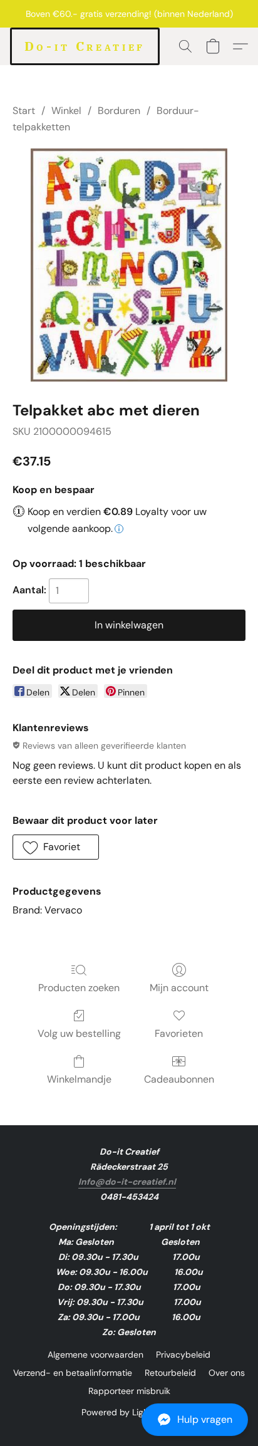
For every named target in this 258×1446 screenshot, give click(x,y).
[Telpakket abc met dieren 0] (129, 265)
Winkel (66, 110)
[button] (129, 1419)
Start (24, 110)
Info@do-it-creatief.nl (127, 1181)
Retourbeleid (170, 1372)
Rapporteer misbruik (129, 1391)
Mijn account (179, 987)
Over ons (227, 1372)
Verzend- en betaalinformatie (72, 1372)
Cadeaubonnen (179, 1079)
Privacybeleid (183, 1354)
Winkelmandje (79, 1079)
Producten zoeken (79, 987)
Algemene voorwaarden (95, 1354)
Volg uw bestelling (79, 1033)
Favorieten (179, 1033)
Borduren (119, 110)
